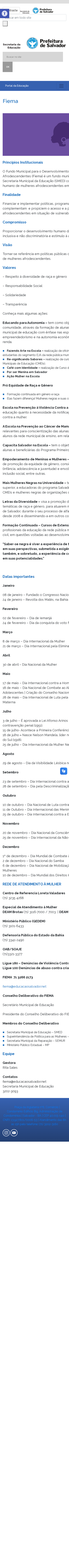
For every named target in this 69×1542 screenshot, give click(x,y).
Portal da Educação (17, 85)
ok (7, 66)
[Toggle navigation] (61, 85)
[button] (4, 13)
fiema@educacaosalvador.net (24, 986)
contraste (11, 10)
